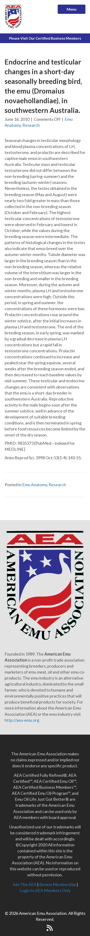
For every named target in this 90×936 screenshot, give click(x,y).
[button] (40, 927)
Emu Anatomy (34, 484)
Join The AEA (24, 884)
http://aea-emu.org (22, 720)
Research (31, 125)
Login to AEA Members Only (45, 890)
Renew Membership (57, 884)
